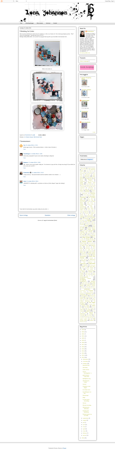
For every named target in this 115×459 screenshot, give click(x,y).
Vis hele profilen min (85, 52)
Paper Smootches (87, 262)
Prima (83, 271)
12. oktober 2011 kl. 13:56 (36, 153)
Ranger (81, 273)
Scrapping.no (83, 281)
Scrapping (83, 280)
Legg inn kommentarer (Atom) (50, 220)
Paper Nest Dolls (92, 260)
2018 (83, 342)
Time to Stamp (90, 308)
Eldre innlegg (71, 215)
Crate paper (88, 186)
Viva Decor (89, 315)
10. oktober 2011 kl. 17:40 (31, 145)
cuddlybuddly (90, 187)
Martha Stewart (29, 137)
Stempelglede (85, 295)
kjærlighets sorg (87, 378)
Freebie (81, 205)
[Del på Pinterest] (45, 135)
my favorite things (88, 250)
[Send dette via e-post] (39, 135)
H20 (90, 210)
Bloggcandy (89, 178)
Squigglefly (90, 290)
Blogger (64, 448)
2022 (83, 334)
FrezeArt (90, 205)
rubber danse (88, 273)
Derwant (87, 191)
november (85, 361)
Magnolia (93, 235)
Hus (82, 213)
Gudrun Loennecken (84, 210)
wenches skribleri (86, 89)
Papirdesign (83, 263)
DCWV (87, 190)
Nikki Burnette (84, 254)
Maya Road (82, 244)
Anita (24, 181)
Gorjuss (82, 208)
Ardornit (90, 172)
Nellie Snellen (92, 252)
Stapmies (89, 294)
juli (84, 422)
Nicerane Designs (91, 253)
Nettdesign (84, 253)
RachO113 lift (86, 365)
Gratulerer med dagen (86, 387)
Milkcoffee (88, 246)
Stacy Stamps (83, 291)
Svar (24, 149)
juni (84, 424)
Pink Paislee (90, 267)
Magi (84, 397)
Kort (86, 226)
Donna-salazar (86, 194)
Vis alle (94, 132)
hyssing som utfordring (86, 411)
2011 (83, 357)
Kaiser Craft (87, 221)
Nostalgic (91, 257)
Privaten (90, 271)
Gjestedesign (83, 206)
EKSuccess (83, 200)
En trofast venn (86, 389)
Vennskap (85, 367)
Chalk (81, 182)
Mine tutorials (40, 23)
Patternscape (92, 265)
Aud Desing (88, 173)
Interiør (93, 217)
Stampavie (82, 293)
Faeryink (88, 201)
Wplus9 (91, 320)
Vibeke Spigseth (89, 312)
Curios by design (83, 189)
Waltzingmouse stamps (88, 316)
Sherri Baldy (92, 282)
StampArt (91, 291)
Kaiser (81, 221)
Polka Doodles (90, 269)
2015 (83, 348)
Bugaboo (90, 180)
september (86, 418)
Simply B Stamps (91, 285)
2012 (83, 355)
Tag (89, 298)
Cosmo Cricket (84, 185)
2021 (83, 336)
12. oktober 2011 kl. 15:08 (34, 162)
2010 (83, 438)
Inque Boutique (87, 217)
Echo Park (90, 198)
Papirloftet (85, 265)
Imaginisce (82, 216)
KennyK (82, 224)
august (85, 420)
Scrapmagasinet (84, 277)
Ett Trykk (91, 200)
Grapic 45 (82, 209)
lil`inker (88, 233)
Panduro (84, 260)
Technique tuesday (88, 299)
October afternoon (83, 259)
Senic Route (85, 282)
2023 (83, 331)
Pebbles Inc (84, 266)
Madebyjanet (86, 235)
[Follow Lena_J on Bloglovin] (86, 160)
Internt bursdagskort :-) (87, 372)
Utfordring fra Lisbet (86, 381)
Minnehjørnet (88, 248)
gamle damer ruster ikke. (86, 376)
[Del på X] (42, 135)
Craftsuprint (82, 186)
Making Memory (89, 238)
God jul (84, 384)
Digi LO (93, 191)
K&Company (82, 220)
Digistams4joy (84, 193)
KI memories (87, 224)
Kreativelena (28, 135)
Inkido (81, 217)
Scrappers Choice (85, 278)
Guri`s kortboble (86, 122)
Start (21, 23)
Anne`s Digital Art (83, 172)
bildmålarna (91, 177)
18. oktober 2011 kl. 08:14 (32, 181)
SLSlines (83, 287)
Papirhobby (92, 263)
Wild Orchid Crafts (38, 137)
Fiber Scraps (90, 202)
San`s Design (88, 274)
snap (87, 287)
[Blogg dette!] (40, 135)
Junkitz (92, 218)
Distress (92, 193)
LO (25, 137)
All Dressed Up (85, 169)
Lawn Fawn (82, 233)
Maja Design (86, 237)
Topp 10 (82, 309)
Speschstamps (83, 290)
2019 (83, 340)
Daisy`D (82, 190)
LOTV (91, 234)
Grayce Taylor (90, 209)
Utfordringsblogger (29, 23)
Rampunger (86, 395)
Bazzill (86, 177)
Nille (90, 254)
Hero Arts (86, 212)
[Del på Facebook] (43, 135)
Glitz (91, 206)
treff (93, 309)
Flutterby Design (90, 204)
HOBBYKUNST (85, 100)
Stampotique (83, 294)
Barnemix (87, 176)
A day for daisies (91, 168)
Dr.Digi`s (93, 194)
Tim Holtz (86, 307)
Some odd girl (92, 287)
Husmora (87, 213)
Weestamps (91, 317)
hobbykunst (93, 212)
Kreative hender (85, 230)
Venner (84, 403)
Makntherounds (83, 240)
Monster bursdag (87, 405)
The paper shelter (91, 304)
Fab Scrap (82, 201)
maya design (91, 243)
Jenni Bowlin (85, 218)
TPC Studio (88, 309)
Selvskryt (48, 23)
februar (85, 433)
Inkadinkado (90, 216)
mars (84, 431)
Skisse (94, 286)
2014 (83, 351)
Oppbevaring (92, 259)
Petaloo (83, 267)
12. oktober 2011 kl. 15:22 (37, 172)
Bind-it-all (82, 178)
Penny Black (92, 266)
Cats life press (90, 181)
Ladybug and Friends (86, 231)
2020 (83, 338)
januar (84, 435)
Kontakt (55, 23)
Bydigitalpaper (82, 181)
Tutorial (82, 311)
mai (84, 426)
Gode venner (86, 369)
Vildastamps (83, 313)
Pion (81, 269)
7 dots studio (83, 168)
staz (94, 294)
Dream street (83, 196)
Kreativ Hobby (91, 229)
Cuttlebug (91, 189)
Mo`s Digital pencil (89, 249)
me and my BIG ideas (90, 244)
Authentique (87, 174)
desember (85, 359)
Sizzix (83, 286)
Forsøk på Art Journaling (86, 400)
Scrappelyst (85, 111)
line (24, 145)
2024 (83, 329)
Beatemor (25, 162)
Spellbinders (87, 289)
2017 (83, 344)
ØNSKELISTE (82, 321)
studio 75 (92, 297)
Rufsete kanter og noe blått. (87, 415)
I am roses (89, 214)
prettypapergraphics (91, 270)
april (84, 428)
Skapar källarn (88, 286)
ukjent (88, 311)
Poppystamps (82, 270)
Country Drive (91, 185)
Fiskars (82, 204)
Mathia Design (83, 243)
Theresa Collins (85, 305)
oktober (85, 363)
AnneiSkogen (26, 153)
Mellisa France (85, 245)
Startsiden (47, 215)
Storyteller (87, 297)
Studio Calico (83, 298)
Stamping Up (89, 293)
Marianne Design (91, 240)
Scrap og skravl (89, 275)
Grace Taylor (90, 208)
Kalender (93, 221)
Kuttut (91, 230)
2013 (83, 353)
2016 (83, 346)
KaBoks (89, 220)
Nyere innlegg (24, 215)
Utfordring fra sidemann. (86, 408)
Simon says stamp (85, 284)
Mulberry (81, 250)
